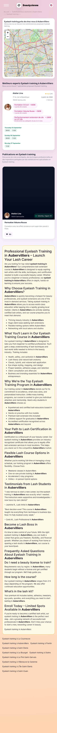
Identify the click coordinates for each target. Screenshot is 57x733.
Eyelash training (12, 14)
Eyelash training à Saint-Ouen (15, 671)
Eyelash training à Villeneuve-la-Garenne (19, 662)
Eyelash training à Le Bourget (15, 652)
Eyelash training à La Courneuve (16, 639)
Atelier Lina (16, 214)
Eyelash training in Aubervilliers (18, 629)
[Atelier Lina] (7, 215)
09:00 (8, 130)
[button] (29, 193)
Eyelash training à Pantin (41, 643)
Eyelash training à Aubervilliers (15, 643)
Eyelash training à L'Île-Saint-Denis (17, 666)
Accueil (6, 12)
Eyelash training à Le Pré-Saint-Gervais (19, 657)
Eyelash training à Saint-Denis (15, 648)
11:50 (7, 146)
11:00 (14, 130)
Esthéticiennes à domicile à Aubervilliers (27, 12)
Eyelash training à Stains (40, 652)
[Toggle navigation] (6, 5)
